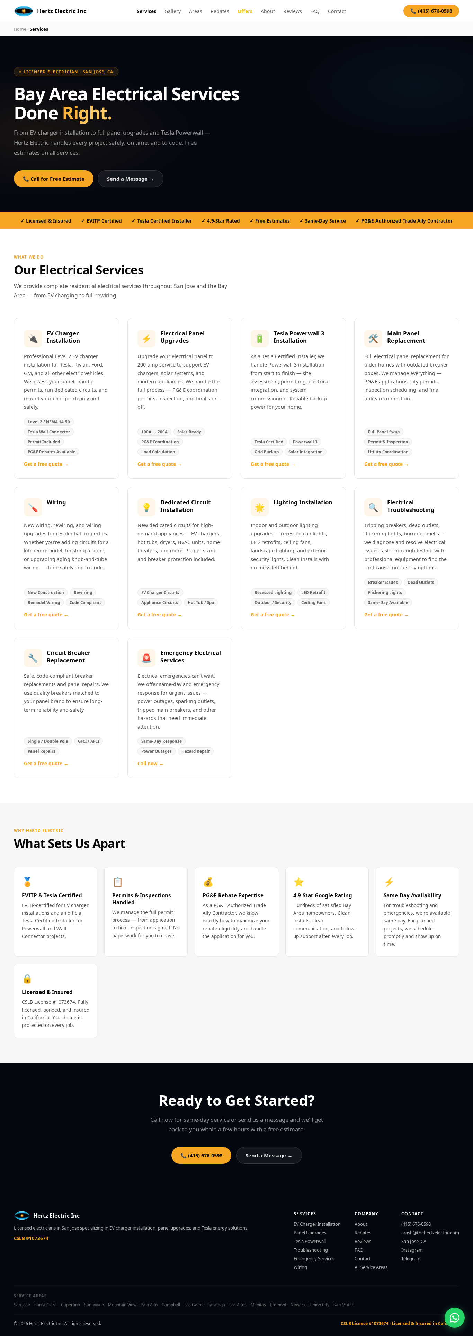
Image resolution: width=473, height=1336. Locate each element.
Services (146, 11)
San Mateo (343, 1305)
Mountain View (122, 1305)
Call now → (150, 763)
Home (20, 29)
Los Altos (238, 1305)
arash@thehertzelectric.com (430, 1232)
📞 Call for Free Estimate (53, 178)
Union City (319, 1305)
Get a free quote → (46, 464)
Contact (337, 11)
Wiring (300, 1267)
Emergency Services (314, 1258)
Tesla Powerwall (310, 1241)
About (268, 11)
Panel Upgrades (310, 1232)
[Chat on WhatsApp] (455, 1318)
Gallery (172, 11)
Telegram (410, 1258)
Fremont (278, 1305)
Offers (245, 11)
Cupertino (70, 1305)
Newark (298, 1305)
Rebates (220, 11)
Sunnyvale (94, 1305)
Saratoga (216, 1305)
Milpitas (258, 1305)
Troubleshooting (311, 1250)
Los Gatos (193, 1305)
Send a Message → (130, 178)
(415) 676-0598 (416, 1224)
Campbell (171, 1305)
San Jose (22, 1305)
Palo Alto (149, 1305)
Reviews (292, 11)
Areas (195, 11)
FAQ (315, 11)
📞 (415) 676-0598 (431, 11)
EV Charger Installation (317, 1224)
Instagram (412, 1250)
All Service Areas (371, 1267)
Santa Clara (45, 1305)
